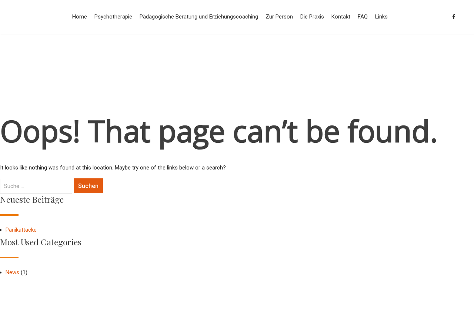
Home (79, 16)
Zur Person (279, 16)
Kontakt (340, 16)
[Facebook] (454, 17)
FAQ (363, 16)
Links (381, 16)
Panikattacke (21, 229)
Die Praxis (312, 16)
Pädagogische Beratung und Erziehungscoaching (199, 16)
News (12, 272)
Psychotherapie (113, 16)
